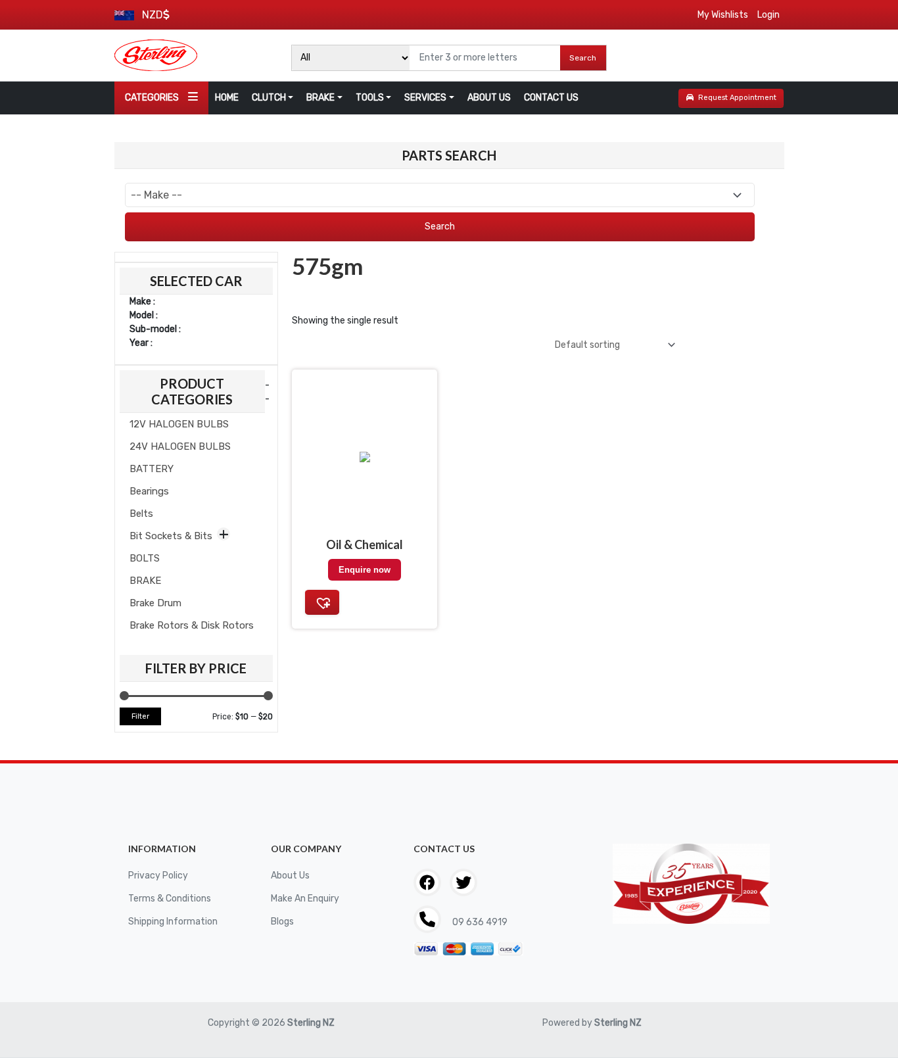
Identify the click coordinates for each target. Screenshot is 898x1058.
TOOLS (370, 97)
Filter (140, 716)
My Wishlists (722, 14)
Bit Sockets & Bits (171, 536)
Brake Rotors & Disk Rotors (192, 625)
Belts (141, 513)
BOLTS (145, 558)
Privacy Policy (158, 875)
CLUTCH (269, 97)
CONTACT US (551, 97)
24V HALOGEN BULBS (180, 446)
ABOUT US (489, 97)
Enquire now (364, 570)
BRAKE (320, 97)
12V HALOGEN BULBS (179, 424)
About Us (290, 875)
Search (582, 57)
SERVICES (425, 97)
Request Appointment (737, 97)
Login (768, 14)
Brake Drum (155, 603)
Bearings (149, 491)
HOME (227, 97)
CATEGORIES (152, 97)
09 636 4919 (479, 922)
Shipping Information (173, 921)
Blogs (282, 921)
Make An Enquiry (305, 898)
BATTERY (152, 469)
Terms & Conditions (169, 898)
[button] (322, 602)
